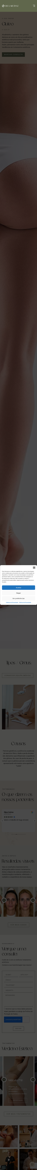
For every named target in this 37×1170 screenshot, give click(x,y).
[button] (34, 568)
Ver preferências (18, 598)
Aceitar (18, 588)
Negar (18, 593)
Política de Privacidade (12, 602)
